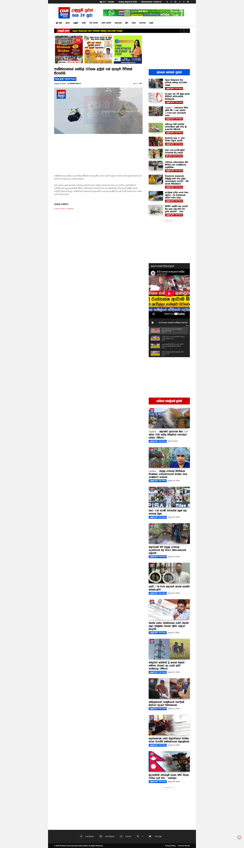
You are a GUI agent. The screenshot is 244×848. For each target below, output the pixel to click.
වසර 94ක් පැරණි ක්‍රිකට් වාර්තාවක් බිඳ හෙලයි (175, 151)
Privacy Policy (170, 846)
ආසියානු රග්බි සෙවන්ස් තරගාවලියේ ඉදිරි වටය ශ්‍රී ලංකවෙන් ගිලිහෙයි (175, 126)
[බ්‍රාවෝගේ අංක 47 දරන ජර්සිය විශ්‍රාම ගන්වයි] (156, 141)
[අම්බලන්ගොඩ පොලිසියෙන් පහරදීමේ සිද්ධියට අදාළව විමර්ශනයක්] (169, 688)
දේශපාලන (118, 23)
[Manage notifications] (239, 837)
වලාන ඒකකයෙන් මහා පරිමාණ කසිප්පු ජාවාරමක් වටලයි (176, 82)
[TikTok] (179, 2)
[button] (167, 2)
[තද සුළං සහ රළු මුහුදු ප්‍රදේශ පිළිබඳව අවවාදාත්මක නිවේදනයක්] (156, 97)
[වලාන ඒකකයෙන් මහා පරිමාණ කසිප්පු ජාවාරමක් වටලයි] (156, 83)
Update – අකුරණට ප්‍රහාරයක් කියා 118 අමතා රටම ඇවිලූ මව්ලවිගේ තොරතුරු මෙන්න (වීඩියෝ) (168, 434)
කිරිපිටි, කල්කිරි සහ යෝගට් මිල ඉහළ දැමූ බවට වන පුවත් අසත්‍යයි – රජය (176, 209)
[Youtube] (188, 2)
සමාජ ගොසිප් (106, 23)
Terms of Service (184, 846)
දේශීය (84, 23)
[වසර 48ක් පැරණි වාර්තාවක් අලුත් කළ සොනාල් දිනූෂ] (169, 497)
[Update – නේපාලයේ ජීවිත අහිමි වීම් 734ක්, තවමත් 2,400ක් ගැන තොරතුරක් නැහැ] (156, 111)
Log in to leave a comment (63, 209)
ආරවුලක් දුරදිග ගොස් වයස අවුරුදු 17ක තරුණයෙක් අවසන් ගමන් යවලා (176, 195)
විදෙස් (134, 23)
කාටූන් (151, 23)
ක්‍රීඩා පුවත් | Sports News (174, 156)
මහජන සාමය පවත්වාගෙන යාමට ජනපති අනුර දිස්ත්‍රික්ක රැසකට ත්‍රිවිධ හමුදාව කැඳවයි (169, 626)
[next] (186, 30)
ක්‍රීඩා (126, 23)
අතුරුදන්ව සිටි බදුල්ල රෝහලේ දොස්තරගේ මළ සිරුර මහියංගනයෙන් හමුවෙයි (167, 550)
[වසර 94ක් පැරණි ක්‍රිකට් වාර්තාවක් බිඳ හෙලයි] (156, 153)
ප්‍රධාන (68, 23)
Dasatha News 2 (75, 83)
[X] (184, 2)
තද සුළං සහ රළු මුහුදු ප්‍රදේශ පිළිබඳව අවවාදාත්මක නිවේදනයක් (102, 31)
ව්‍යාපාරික (142, 23)
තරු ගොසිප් (93, 23)
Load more (168, 221)
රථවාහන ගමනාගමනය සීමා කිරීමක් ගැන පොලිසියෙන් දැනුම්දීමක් (176, 164)
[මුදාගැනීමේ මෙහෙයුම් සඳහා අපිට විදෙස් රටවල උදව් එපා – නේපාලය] (169, 761)
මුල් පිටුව (59, 23)
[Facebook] (171, 2)
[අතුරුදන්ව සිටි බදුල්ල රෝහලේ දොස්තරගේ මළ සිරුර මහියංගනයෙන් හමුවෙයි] (169, 533)
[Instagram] (175, 2)
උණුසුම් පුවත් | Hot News (174, 88)
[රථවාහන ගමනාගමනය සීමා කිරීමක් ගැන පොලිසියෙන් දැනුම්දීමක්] (156, 165)
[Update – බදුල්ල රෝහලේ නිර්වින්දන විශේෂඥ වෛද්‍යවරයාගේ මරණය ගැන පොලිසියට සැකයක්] (169, 457)
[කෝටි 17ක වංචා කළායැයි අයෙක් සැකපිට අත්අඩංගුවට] (169, 573)
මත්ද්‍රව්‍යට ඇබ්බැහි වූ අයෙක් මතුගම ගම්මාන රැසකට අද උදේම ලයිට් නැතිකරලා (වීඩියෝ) (166, 665)
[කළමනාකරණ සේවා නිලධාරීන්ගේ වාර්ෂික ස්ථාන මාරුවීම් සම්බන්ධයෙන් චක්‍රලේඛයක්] (169, 725)
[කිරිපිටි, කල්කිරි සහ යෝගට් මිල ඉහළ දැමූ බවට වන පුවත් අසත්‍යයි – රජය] (156, 209)
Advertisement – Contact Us (151, 2)
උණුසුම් (75, 23)
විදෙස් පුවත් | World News (65, 79)
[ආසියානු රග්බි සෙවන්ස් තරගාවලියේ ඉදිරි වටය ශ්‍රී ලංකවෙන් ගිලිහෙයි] (156, 127)
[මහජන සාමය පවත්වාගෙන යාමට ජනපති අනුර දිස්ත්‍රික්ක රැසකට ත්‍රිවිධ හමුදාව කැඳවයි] (169, 609)
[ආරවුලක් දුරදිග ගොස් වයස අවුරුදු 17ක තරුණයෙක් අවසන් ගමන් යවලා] (156, 196)
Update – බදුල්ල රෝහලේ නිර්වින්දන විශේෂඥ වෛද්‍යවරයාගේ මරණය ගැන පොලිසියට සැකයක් (168, 474)
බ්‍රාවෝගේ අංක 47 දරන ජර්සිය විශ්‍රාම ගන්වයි (175, 139)
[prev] (182, 30)
